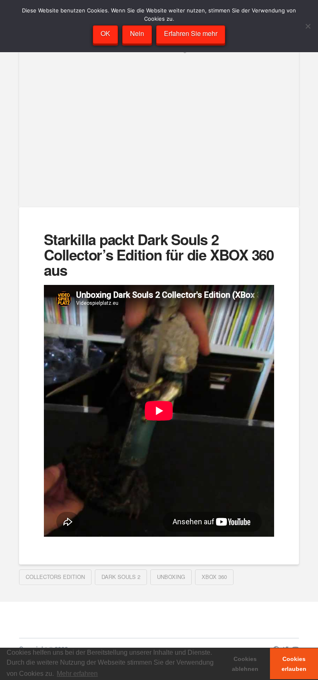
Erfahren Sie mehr (190, 33)
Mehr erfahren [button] (77, 673)
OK (105, 33)
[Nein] (308, 26)
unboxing (171, 577)
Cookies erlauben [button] (294, 664)
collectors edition (55, 577)
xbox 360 (214, 577)
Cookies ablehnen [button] (245, 664)
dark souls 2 (120, 577)
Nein (137, 33)
